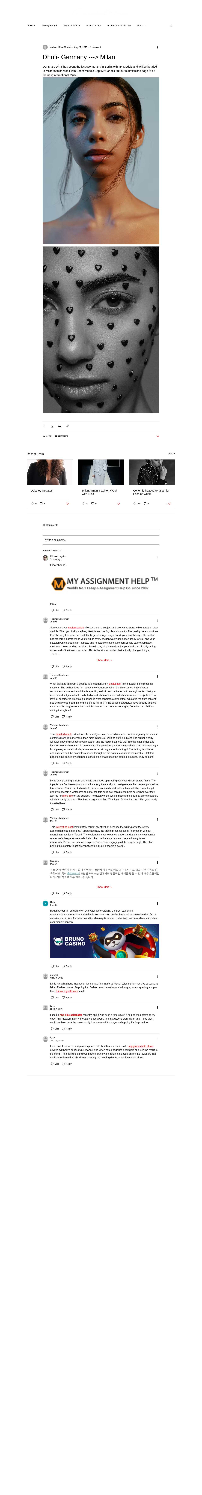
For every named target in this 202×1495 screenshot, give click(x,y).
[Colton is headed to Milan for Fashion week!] (152, 472)
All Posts (31, 25)
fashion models (93, 25)
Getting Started (49, 25)
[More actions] (157, 47)
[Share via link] (67, 426)
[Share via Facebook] (44, 426)
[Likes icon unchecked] (52, 610)
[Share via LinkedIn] (59, 426)
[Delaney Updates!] (50, 472)
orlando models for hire (119, 25)
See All (171, 453)
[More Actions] (157, 558)
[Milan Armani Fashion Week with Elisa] (101, 472)
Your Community (71, 25)
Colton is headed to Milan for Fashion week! (151, 492)
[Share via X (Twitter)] (51, 426)
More (139, 25)
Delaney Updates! (42, 490)
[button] (171, 25)
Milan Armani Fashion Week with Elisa (99, 492)
